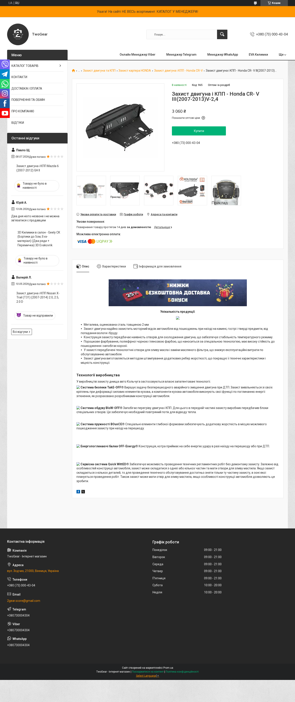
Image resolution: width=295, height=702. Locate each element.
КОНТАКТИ (19, 77)
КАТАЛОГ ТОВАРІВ (24, 66)
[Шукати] (222, 34)
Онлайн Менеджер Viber (137, 54)
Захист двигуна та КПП (99, 70)
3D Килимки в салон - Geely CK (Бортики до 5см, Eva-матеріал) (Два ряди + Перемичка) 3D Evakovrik (38, 239)
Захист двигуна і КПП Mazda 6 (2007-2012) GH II (37, 168)
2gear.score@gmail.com (23, 600)
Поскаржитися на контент (148, 671)
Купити (199, 131)
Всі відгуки (20, 331)
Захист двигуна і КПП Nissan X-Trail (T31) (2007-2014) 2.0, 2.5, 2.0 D (38, 297)
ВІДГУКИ (17, 122)
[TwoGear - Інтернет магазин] (18, 34)
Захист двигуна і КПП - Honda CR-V (178, 70)
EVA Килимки (258, 54)
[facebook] (78, 492)
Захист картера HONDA (135, 70)
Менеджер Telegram (181, 54)
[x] (83, 492)
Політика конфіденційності (182, 671)
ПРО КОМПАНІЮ (22, 111)
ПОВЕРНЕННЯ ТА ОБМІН (28, 99)
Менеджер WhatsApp (222, 54)
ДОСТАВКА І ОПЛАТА (26, 88)
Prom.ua (168, 667)
